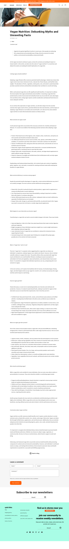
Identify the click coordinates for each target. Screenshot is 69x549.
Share (13, 41)
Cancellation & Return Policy (11, 515)
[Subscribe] (45, 497)
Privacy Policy (8, 518)
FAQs (6, 509)
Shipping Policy (8, 512)
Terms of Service (8, 521)
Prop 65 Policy (23, 513)
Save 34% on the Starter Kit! (26, 518)
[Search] (59, 5)
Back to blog (35, 453)
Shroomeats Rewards (24, 510)
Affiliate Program (24, 515)
